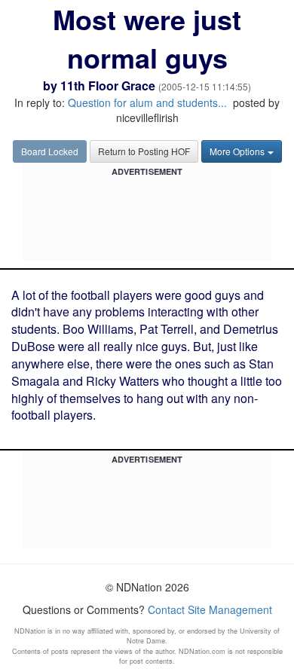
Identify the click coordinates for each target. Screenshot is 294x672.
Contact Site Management (210, 609)
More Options (237, 151)
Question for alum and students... (147, 102)
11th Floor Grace (107, 85)
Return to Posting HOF (144, 151)
